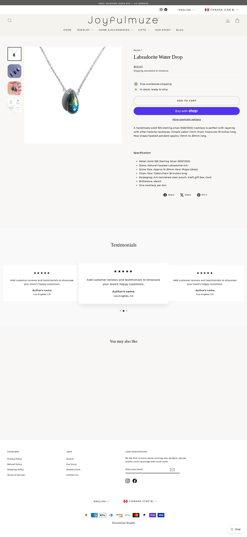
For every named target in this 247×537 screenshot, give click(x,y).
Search (70, 459)
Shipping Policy (15, 469)
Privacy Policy (14, 459)
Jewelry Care (73, 469)
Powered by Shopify (123, 522)
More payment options (187, 119)
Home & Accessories (114, 30)
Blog (180, 30)
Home (67, 30)
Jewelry (84, 30)
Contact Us (72, 475)
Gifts (142, 30)
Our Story (163, 30)
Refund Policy (14, 464)
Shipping (138, 70)
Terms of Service (16, 475)
